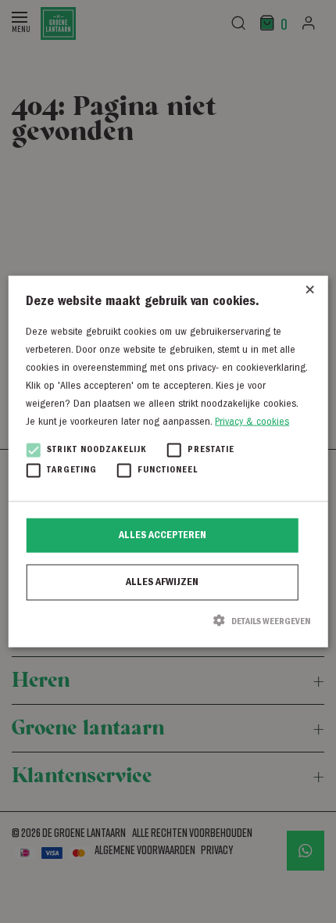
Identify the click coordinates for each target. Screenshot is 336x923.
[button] (168, 621)
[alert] (168, 461)
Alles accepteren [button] (162, 535)
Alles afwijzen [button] (162, 582)
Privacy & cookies (252, 422)
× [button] (310, 294)
